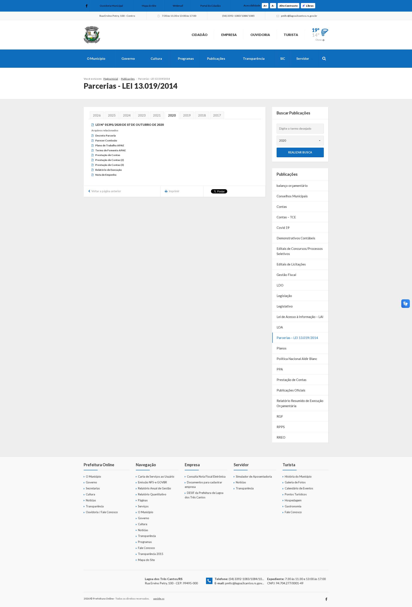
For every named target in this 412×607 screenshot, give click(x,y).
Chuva (319, 39)
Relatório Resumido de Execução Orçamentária (300, 403)
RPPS (281, 427)
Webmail (178, 5)
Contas (282, 206)
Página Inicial (110, 78)
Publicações (216, 58)
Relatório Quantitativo (152, 494)
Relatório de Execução (108, 169)
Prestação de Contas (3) (109, 164)
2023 (142, 115)
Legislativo (285, 306)
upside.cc (158, 598)
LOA (280, 327)
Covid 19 (283, 227)
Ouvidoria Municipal (111, 5)
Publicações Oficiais (291, 390)
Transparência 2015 (150, 554)
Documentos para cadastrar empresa (203, 485)
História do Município (298, 476)
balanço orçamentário (292, 185)
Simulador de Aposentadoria (254, 476)
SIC (282, 58)
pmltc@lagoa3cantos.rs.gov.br (245, 583)
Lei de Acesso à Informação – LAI (300, 317)
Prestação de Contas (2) (109, 160)
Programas (186, 58)
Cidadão (200, 35)
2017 (217, 115)
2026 (97, 115)
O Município (96, 58)
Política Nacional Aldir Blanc (297, 359)
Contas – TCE (286, 217)
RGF (280, 416)
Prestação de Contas (107, 155)
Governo (128, 58)
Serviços (143, 506)
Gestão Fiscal (286, 275)
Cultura (156, 58)
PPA (280, 369)
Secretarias (93, 488)
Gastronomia (293, 506)
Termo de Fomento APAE (110, 150)
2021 (157, 115)
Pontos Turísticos (296, 494)
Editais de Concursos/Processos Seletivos (300, 251)
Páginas (143, 500)
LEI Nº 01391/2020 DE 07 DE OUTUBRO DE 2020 (129, 124)
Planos (281, 348)
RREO (281, 437)
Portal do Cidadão (210, 5)
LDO (280, 285)
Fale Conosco (146, 548)
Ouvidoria (260, 35)
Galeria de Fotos (295, 482)
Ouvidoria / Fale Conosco (102, 512)
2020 (172, 115)
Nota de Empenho (106, 174)
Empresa (229, 35)
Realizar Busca (300, 152)
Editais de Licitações (291, 264)
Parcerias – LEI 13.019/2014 (297, 338)
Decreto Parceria (105, 135)
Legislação (284, 296)
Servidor (302, 58)
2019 (187, 115)
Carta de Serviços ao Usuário (156, 476)
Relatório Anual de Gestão (154, 488)
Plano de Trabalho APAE (109, 145)
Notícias (91, 500)
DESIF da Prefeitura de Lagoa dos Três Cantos (204, 495)
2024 (127, 115)
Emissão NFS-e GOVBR (152, 482)
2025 (112, 115)
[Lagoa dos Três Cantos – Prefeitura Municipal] (92, 34)
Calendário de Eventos (299, 488)
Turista (291, 35)
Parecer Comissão (106, 140)
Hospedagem (293, 500)
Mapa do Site (149, 5)
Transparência (254, 58)
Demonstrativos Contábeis (296, 238)
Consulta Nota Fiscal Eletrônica (206, 476)
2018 (202, 115)
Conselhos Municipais (292, 196)
